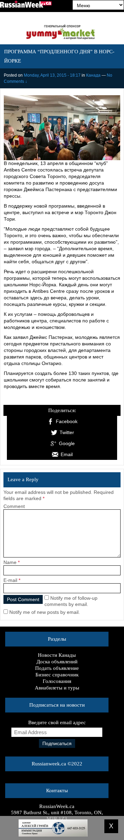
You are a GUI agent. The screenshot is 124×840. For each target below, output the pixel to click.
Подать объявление (57, 668)
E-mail (10, 580)
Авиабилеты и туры (57, 687)
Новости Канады (57, 655)
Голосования (57, 681)
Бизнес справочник (57, 674)
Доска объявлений (57, 661)
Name (10, 562)
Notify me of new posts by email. (44, 612)
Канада (93, 75)
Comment (14, 506)
